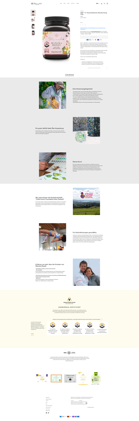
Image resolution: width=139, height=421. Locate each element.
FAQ (46, 402)
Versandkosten (84, 17)
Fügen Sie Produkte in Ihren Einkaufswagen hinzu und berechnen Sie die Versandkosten (92, 29)
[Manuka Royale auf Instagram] (46, 412)
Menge (81, 22)
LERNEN (77, 3)
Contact (47, 400)
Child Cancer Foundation (57, 204)
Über (65, 3)
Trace (68, 3)
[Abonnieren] (86, 403)
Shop (61, 3)
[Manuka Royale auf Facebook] (48, 412)
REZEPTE (72, 3)
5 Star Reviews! (69, 74)
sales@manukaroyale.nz (95, 31)
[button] (98, 3)
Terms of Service (48, 407)
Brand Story (47, 397)
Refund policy (48, 410)
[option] (56, 37)
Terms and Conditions (49, 405)
